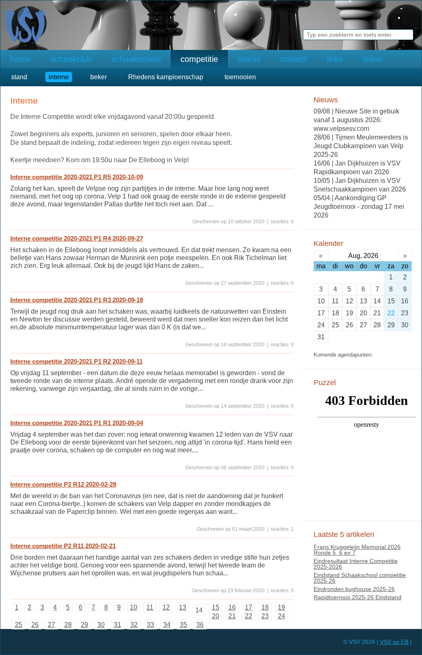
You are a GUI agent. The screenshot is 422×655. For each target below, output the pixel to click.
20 (215, 616)
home (20, 59)
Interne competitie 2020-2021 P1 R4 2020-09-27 (76, 238)
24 (281, 616)
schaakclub (71, 59)
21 (232, 616)
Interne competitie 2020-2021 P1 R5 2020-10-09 (76, 176)
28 (68, 624)
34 (167, 624)
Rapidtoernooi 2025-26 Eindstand (357, 597)
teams (249, 59)
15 (215, 607)
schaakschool (136, 59)
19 (281, 607)
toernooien (240, 76)
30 (101, 624)
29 (84, 624)
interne (59, 76)
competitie (199, 59)
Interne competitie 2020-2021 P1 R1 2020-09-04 (76, 422)
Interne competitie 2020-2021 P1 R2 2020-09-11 (76, 361)
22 (248, 616)
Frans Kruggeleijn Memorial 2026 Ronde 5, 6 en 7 (357, 550)
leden (372, 59)
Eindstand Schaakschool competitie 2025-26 (360, 578)
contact (293, 59)
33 (150, 624)
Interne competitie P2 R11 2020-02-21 (63, 545)
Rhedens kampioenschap (165, 76)
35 (183, 624)
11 (149, 607)
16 (232, 607)
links (335, 59)
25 (18, 624)
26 (35, 624)
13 (182, 607)
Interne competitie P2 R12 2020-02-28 (63, 484)
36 (200, 624)
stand (19, 76)
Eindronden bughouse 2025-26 (354, 589)
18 (265, 607)
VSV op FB (394, 641)
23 (265, 616)
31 (117, 624)
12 (166, 607)
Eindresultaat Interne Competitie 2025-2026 (356, 564)
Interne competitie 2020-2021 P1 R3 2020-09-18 (76, 299)
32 (134, 624)
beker (98, 76)
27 (51, 624)
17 (248, 607)
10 (133, 607)
